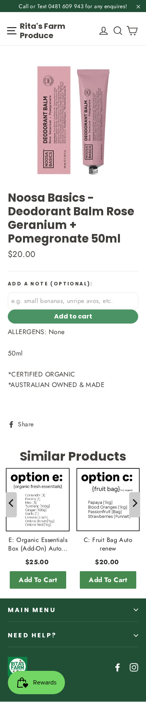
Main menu (32, 609)
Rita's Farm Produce (42, 30)
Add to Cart (38, 579)
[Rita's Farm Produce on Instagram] (134, 667)
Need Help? (32, 635)
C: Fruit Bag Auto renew (108, 544)
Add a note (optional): (50, 284)
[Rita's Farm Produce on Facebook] (117, 667)
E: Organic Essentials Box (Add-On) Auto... (38, 544)
